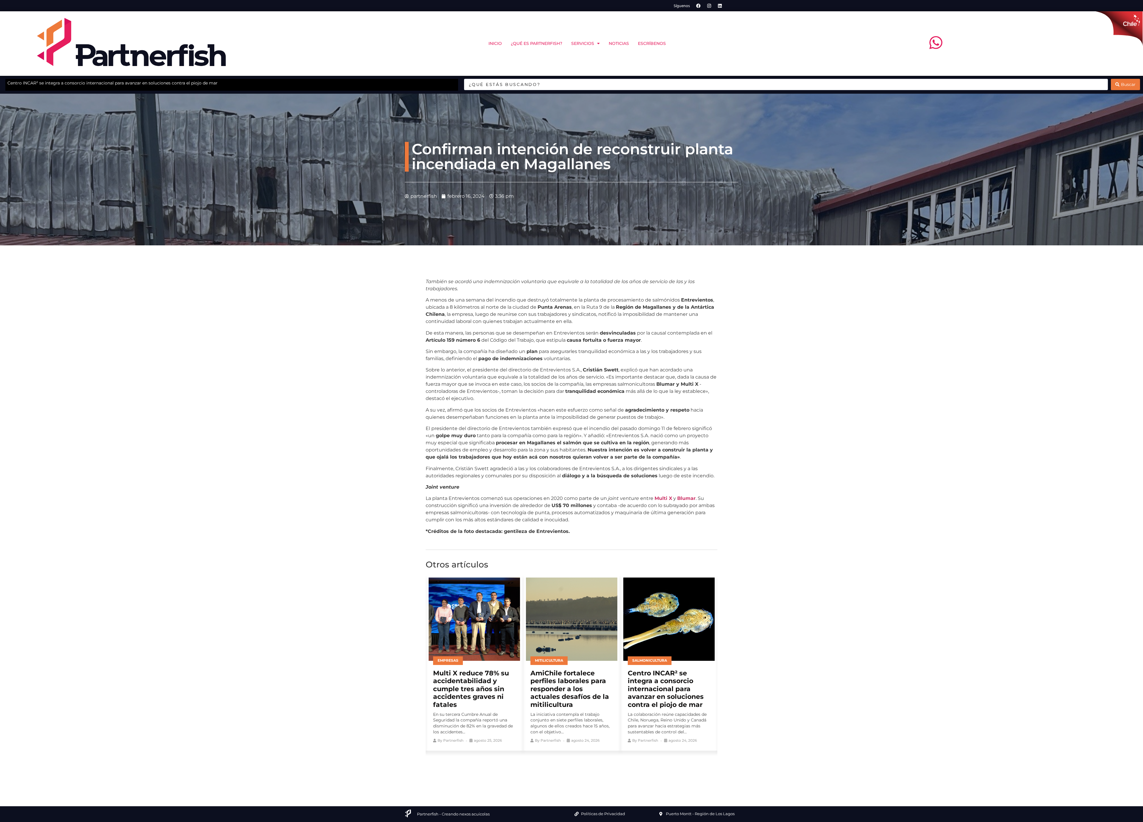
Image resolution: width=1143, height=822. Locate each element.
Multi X (663, 498)
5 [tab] (585, 769)
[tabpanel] (474, 663)
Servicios (582, 43)
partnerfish (453, 740)
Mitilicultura (452, 660)
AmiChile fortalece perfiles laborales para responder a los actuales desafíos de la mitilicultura (472, 689)
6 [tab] (594, 769)
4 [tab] (576, 769)
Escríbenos (652, 43)
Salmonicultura (552, 660)
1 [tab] (549, 769)
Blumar (686, 498)
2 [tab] (558, 769)
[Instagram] (709, 5)
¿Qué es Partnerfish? (536, 43)
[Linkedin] (720, 5)
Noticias (619, 43)
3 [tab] (567, 769)
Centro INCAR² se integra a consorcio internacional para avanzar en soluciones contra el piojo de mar (568, 689)
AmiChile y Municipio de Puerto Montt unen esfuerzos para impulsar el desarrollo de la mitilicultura (110, 83)
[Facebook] (698, 5)
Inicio (495, 43)
